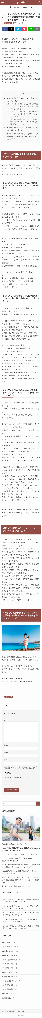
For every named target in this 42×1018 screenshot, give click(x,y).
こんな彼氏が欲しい (12, 981)
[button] (5, 29)
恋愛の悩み (9, 998)
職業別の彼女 (11, 968)
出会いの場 (9, 942)
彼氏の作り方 (10, 977)
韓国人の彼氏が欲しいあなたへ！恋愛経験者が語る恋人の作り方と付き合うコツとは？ (20, 901)
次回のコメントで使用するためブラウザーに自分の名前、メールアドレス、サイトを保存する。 (21, 768)
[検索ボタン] (39, 2)
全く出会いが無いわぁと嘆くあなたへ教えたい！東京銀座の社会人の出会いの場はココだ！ (20, 927)
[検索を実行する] (38, 803)
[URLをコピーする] (37, 29)
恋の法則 (21, 3)
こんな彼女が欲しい (13, 960)
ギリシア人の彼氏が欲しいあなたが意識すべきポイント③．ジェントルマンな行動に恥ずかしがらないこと (24, 121)
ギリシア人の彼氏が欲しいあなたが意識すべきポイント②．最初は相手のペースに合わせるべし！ (24, 114)
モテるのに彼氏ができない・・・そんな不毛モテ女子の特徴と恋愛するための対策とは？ (20, 907)
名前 (6, 745)
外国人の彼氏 (7, 23)
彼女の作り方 (10, 955)
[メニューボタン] (2, 2)
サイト (6, 760)
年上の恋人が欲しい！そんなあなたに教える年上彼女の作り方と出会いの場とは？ (20, 914)
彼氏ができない (11, 972)
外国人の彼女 (11, 964)
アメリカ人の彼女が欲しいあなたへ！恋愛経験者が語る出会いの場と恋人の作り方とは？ (20, 920)
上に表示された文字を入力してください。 (17, 777)
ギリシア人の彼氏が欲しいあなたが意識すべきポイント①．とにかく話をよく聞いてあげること (24, 106)
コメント (7, 720)
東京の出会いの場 (12, 947)
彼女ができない (11, 951)
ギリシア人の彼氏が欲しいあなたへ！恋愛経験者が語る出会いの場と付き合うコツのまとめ (22, 136)
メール (7, 752)
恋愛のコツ (9, 993)
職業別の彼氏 (11, 989)
